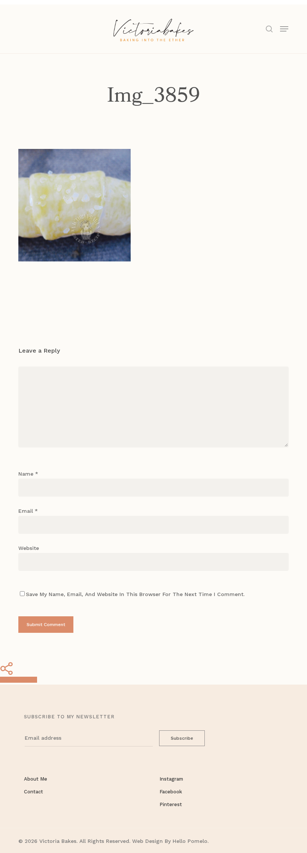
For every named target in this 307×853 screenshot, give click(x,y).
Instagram (171, 779)
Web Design (147, 841)
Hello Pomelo (190, 841)
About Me (35, 779)
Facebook (170, 791)
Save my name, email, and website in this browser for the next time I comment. (135, 594)
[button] (284, 28)
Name (28, 474)
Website (28, 548)
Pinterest (170, 804)
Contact (33, 791)
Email (28, 511)
